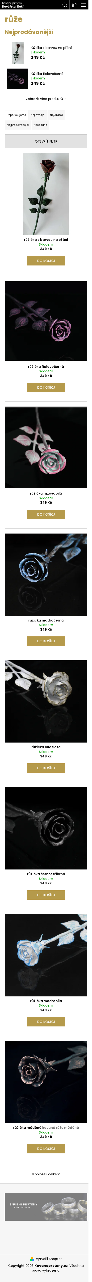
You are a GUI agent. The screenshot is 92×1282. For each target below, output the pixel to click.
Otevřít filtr (46, 141)
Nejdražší (56, 115)
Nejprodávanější (18, 125)
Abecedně (40, 125)
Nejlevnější (38, 115)
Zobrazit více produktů (44, 98)
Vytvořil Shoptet (49, 1259)
